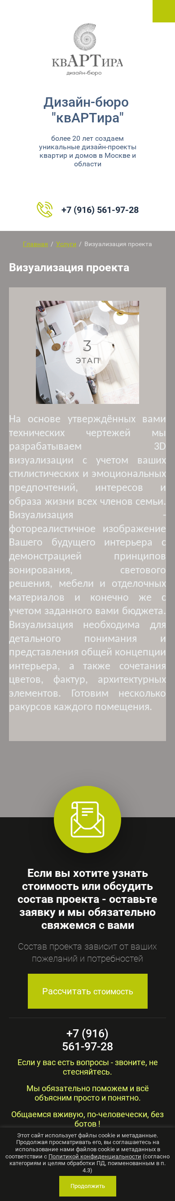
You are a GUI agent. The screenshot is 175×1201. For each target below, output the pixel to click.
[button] (88, 991)
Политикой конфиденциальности (94, 1156)
